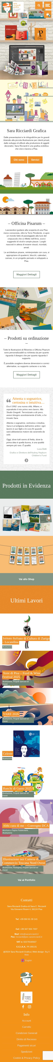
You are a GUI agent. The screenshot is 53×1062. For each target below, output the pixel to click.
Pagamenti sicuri (26, 1045)
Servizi (35, 159)
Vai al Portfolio (26, 880)
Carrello (26, 1027)
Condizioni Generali (26, 1033)
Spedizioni (26, 1051)
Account (26, 1020)
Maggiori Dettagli (26, 274)
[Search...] (39, 5)
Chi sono (19, 159)
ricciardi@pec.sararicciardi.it (29, 937)
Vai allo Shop (26, 579)
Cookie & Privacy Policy (26, 1058)
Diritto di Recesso (26, 1039)
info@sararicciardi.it (29, 934)
